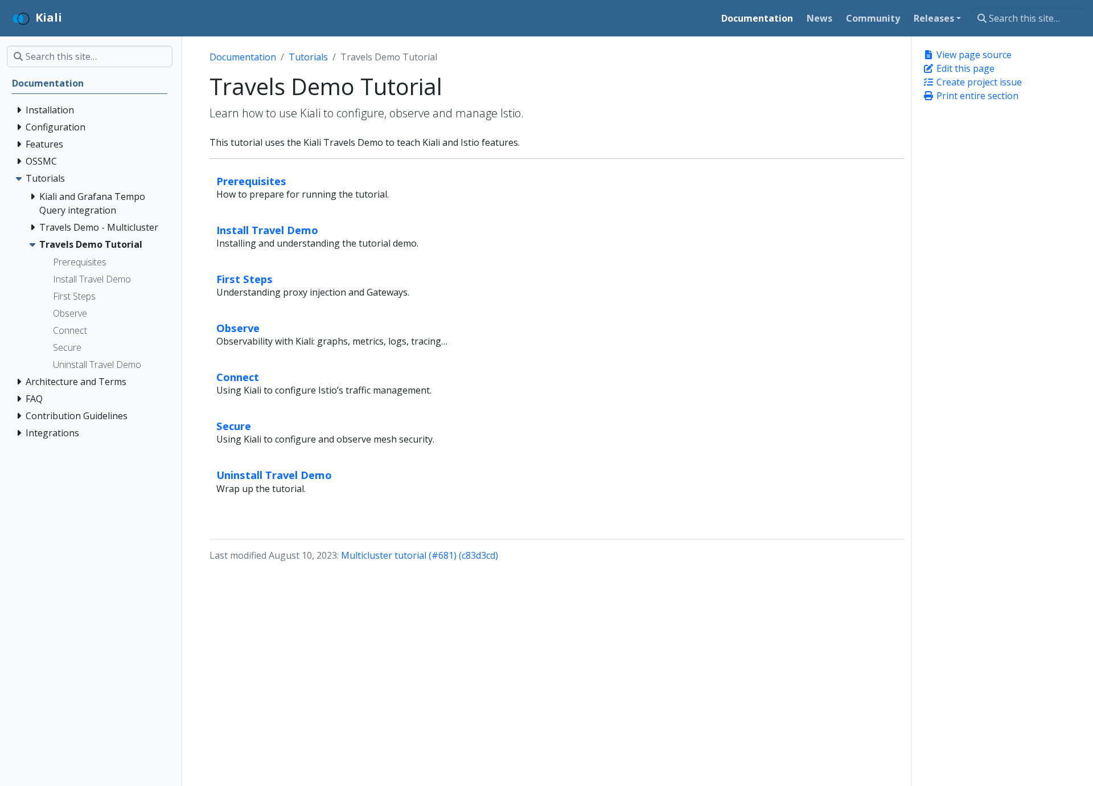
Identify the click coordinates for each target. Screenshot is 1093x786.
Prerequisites (251, 181)
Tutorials (308, 57)
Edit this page (964, 68)
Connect (237, 377)
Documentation (242, 57)
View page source (973, 54)
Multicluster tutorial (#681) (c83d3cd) (419, 555)
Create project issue (978, 82)
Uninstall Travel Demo (274, 475)
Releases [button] (934, 18)
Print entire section (976, 95)
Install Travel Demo (267, 230)
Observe (238, 328)
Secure (233, 426)
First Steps (244, 279)
